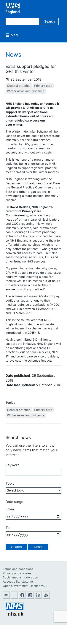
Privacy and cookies (17, 573)
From (10, 509)
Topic (10, 483)
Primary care (43, 85)
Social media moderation (20, 577)
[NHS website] (14, 614)
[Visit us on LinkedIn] (38, 597)
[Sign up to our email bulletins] (6, 597)
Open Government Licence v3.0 (25, 586)
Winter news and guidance (25, 91)
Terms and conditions (18, 569)
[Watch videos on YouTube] (46, 597)
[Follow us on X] (14, 597)
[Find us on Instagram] (30, 597)
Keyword (13, 465)
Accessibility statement (19, 581)
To (8, 528)
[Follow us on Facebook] (22, 597)
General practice (18, 85)
